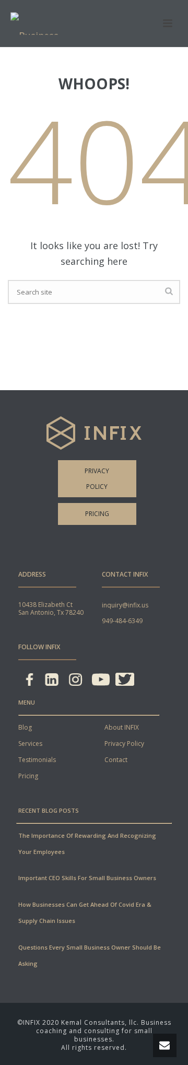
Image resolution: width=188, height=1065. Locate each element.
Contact (115, 759)
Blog (25, 727)
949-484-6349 (122, 620)
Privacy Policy (97, 478)
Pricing (97, 513)
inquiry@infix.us (125, 605)
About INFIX (121, 727)
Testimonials (37, 759)
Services (30, 743)
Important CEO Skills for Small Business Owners (87, 878)
